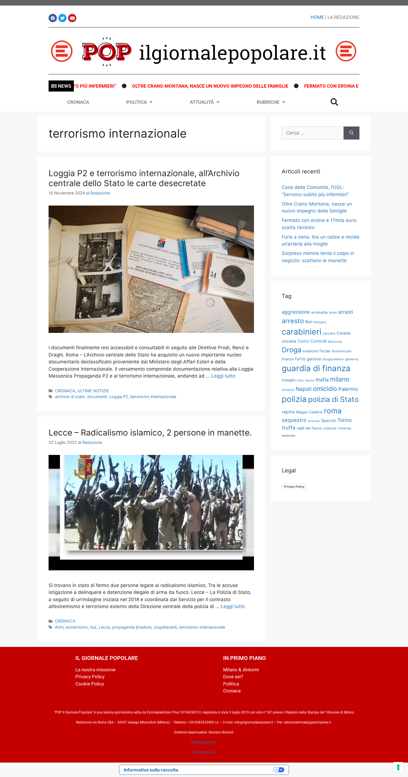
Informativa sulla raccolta (151, 770)
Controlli (318, 341)
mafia (322, 379)
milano (339, 379)
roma (333, 410)
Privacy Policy (294, 487)
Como (303, 341)
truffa (288, 427)
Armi (59, 627)
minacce (288, 390)
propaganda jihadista (132, 627)
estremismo (77, 627)
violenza (329, 428)
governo (351, 359)
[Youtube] (72, 18)
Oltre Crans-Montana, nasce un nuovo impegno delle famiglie (194, 86)
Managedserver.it (204, 742)
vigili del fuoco (309, 428)
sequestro (294, 420)
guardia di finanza (316, 368)
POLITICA (136, 102)
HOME (317, 17)
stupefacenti (165, 627)
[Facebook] (53, 18)
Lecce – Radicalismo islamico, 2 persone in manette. (150, 432)
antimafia (319, 312)
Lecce (104, 627)
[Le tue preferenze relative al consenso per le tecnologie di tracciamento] (398, 767)
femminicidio (342, 351)
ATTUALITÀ (202, 102)
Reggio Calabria (309, 412)
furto (300, 358)
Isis (93, 627)
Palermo (348, 389)
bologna (320, 322)
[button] (334, 102)
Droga (291, 350)
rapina (288, 411)
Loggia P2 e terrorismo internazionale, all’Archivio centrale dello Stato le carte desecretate (144, 178)
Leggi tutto (223, 376)
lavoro (309, 380)
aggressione (296, 312)
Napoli (304, 389)
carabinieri (301, 331)
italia (300, 380)
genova (314, 358)
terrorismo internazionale (153, 396)
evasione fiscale (317, 351)
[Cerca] (351, 133)
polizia (294, 399)
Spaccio (328, 420)
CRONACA (78, 102)
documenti (97, 396)
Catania (344, 333)
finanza (288, 359)
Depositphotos (204, 752)
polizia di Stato (333, 399)
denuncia (335, 341)
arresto (293, 321)
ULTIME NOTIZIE (93, 390)
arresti (345, 312)
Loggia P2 (118, 396)
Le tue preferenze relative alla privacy (228, 770)
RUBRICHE (268, 102)
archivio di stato (70, 396)
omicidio (325, 388)
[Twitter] (62, 18)
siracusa (314, 421)
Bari (308, 321)
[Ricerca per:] (313, 133)
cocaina (289, 341)
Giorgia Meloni (333, 359)
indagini (288, 380)
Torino (345, 420)
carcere (329, 333)
